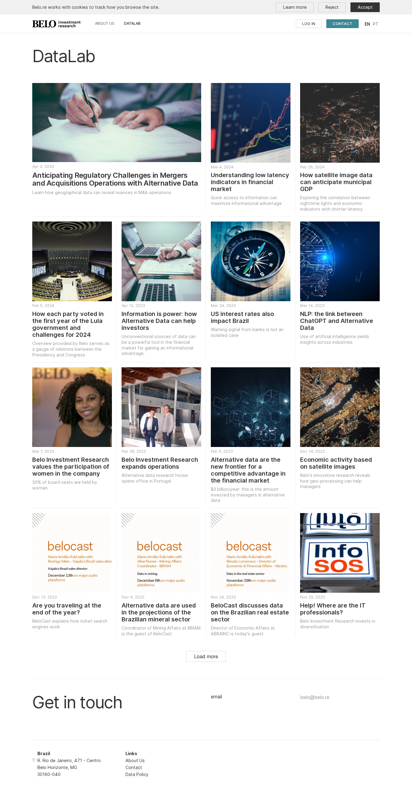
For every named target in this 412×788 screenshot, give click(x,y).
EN (367, 24)
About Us (104, 23)
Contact (342, 23)
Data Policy (136, 774)
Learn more (295, 7)
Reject (332, 7)
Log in (308, 23)
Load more (206, 656)
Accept (365, 7)
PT (376, 24)
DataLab (132, 23)
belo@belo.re (314, 697)
